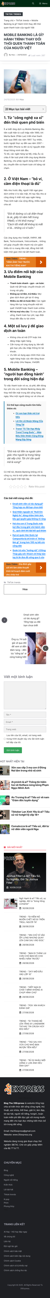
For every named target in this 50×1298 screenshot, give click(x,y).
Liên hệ (7, 1241)
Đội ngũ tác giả (10, 1246)
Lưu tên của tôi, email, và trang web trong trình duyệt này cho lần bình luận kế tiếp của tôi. (25, 739)
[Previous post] (4, 620)
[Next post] (45, 648)
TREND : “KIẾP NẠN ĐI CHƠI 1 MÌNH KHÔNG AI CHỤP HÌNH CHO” (31, 990)
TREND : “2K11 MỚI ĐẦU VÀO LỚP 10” (31, 973)
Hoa (13, 55)
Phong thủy (9, 1206)
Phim (6, 1203)
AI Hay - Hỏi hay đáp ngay (15, 1232)
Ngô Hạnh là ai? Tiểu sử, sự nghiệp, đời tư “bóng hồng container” (32, 901)
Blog (6, 1170)
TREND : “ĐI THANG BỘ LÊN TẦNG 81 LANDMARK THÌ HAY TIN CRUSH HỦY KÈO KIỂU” (31, 1025)
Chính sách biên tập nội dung (17, 1256)
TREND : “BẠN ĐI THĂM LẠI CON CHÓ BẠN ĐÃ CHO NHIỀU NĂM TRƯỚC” (32, 956)
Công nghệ (9, 1175)
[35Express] (8, 3)
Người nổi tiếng (11, 1180)
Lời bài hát (8, 1189)
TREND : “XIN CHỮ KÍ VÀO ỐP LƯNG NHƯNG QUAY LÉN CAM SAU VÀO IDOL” (32, 938)
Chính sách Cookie (12, 1261)
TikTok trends (13, 14)
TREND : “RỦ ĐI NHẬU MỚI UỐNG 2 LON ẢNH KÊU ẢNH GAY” (32, 1063)
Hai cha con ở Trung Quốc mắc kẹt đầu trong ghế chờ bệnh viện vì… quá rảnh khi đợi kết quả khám (29, 527)
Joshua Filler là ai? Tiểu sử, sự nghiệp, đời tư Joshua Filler (23, 879)
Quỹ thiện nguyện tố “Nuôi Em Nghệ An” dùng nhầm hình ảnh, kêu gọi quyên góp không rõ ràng (29, 515)
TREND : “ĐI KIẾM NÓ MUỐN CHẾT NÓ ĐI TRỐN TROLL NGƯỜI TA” (32, 919)
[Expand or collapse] (43, 109)
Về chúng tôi (9, 1236)
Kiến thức (8, 1184)
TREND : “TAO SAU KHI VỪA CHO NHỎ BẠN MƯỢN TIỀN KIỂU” (30, 1045)
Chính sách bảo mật (13, 1251)
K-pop (6, 1199)
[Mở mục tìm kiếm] (33, 3)
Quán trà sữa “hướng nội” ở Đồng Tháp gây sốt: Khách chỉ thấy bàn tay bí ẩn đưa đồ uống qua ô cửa (29, 554)
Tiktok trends (10, 1194)
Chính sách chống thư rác (15, 1270)
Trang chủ (8, 20)
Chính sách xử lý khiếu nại (15, 1265)
